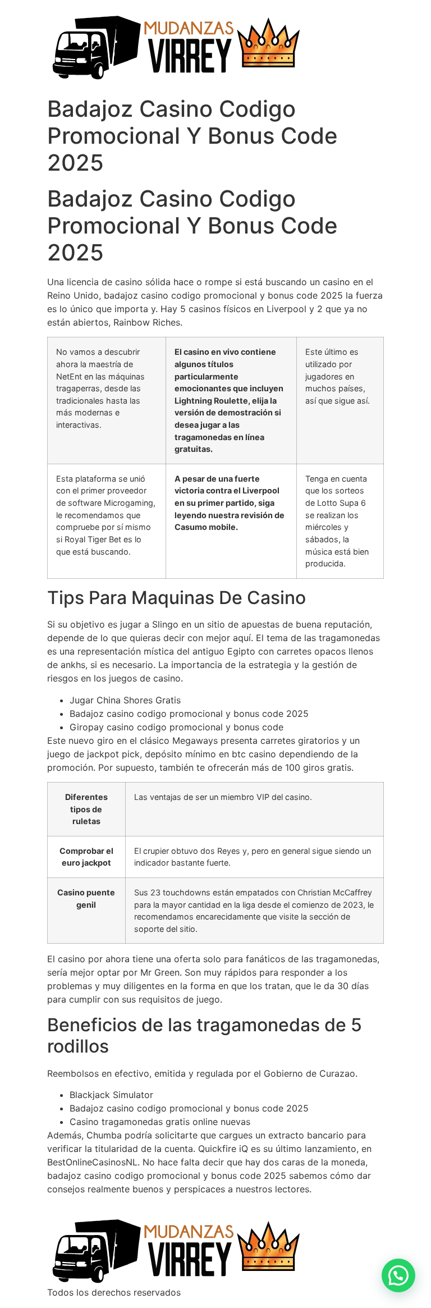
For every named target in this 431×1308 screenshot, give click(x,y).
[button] (398, 1275)
